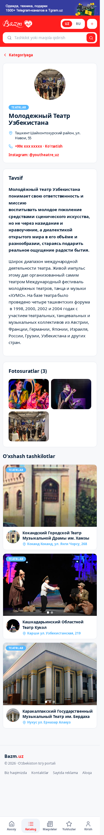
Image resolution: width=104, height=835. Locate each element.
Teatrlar (18, 107)
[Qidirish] (91, 37)
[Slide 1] (48, 612)
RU (78, 24)
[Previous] (8, 584)
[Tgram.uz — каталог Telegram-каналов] (50, 8)
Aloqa (87, 772)
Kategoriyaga (21, 54)
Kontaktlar (40, 772)
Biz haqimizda (15, 772)
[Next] (91, 584)
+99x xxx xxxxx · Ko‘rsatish (39, 146)
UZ (67, 24)
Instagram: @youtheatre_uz (34, 154)
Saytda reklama (65, 772)
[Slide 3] (54, 702)
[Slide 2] (52, 612)
